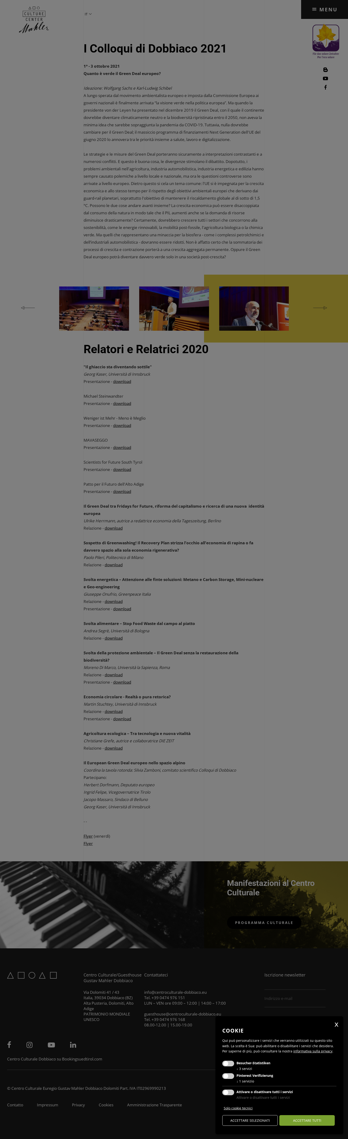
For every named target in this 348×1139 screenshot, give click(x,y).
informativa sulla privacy (312, 1051)
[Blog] (325, 70)
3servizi (244, 1068)
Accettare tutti (307, 1120)
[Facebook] (325, 88)
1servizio (245, 1081)
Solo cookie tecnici (238, 1108)
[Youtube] (325, 79)
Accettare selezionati (250, 1120)
